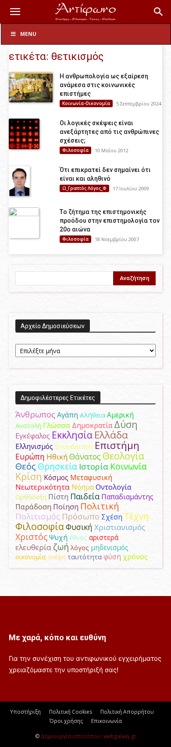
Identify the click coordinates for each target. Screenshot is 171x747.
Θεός (25, 466)
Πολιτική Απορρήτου (127, 711)
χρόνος (135, 556)
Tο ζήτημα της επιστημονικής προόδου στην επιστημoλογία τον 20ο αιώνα (110, 220)
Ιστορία (93, 466)
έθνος (78, 537)
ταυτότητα (85, 556)
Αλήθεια (92, 414)
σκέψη (56, 556)
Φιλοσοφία (75, 150)
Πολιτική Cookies (70, 711)
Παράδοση (33, 507)
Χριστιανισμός (119, 527)
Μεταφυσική (91, 477)
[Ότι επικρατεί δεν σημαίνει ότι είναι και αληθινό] (19, 180)
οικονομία (30, 556)
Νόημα (82, 487)
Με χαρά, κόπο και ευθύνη (57, 637)
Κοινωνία (128, 466)
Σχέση (111, 517)
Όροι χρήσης (66, 721)
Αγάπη (67, 415)
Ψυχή (58, 537)
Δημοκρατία (92, 425)
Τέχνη (136, 516)
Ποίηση (65, 507)
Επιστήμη (117, 445)
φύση (112, 556)
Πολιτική (99, 506)
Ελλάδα (111, 435)
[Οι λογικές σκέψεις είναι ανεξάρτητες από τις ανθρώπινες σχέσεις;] (24, 134)
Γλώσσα (56, 425)
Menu (28, 34)
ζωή (61, 547)
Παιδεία (85, 496)
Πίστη (58, 497)
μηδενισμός (109, 547)
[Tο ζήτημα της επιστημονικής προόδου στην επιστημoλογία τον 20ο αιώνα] (24, 222)
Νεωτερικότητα (42, 487)
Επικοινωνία (106, 721)
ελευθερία (33, 547)
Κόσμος (56, 477)
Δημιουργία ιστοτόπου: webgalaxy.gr (88, 736)
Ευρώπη (30, 456)
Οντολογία (114, 487)
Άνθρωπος (35, 414)
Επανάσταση (74, 446)
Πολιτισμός (37, 516)
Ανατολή (28, 425)
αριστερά (103, 537)
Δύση (126, 424)
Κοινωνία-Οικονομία (86, 103)
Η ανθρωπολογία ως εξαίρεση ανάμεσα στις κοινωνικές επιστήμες (104, 85)
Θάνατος (85, 456)
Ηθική (57, 457)
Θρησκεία (57, 466)
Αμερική (120, 415)
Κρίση (28, 476)
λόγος (80, 547)
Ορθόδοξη (30, 496)
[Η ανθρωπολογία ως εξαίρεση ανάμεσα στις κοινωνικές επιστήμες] (31, 87)
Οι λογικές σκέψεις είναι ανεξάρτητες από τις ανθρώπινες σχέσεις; (109, 131)
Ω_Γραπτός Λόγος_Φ (84, 188)
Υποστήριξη (25, 711)
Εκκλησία (72, 434)
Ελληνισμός (34, 446)
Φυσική (79, 527)
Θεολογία (123, 455)
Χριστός (31, 537)
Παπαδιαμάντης (127, 497)
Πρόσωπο (81, 516)
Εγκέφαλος (32, 436)
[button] (15, 12)
